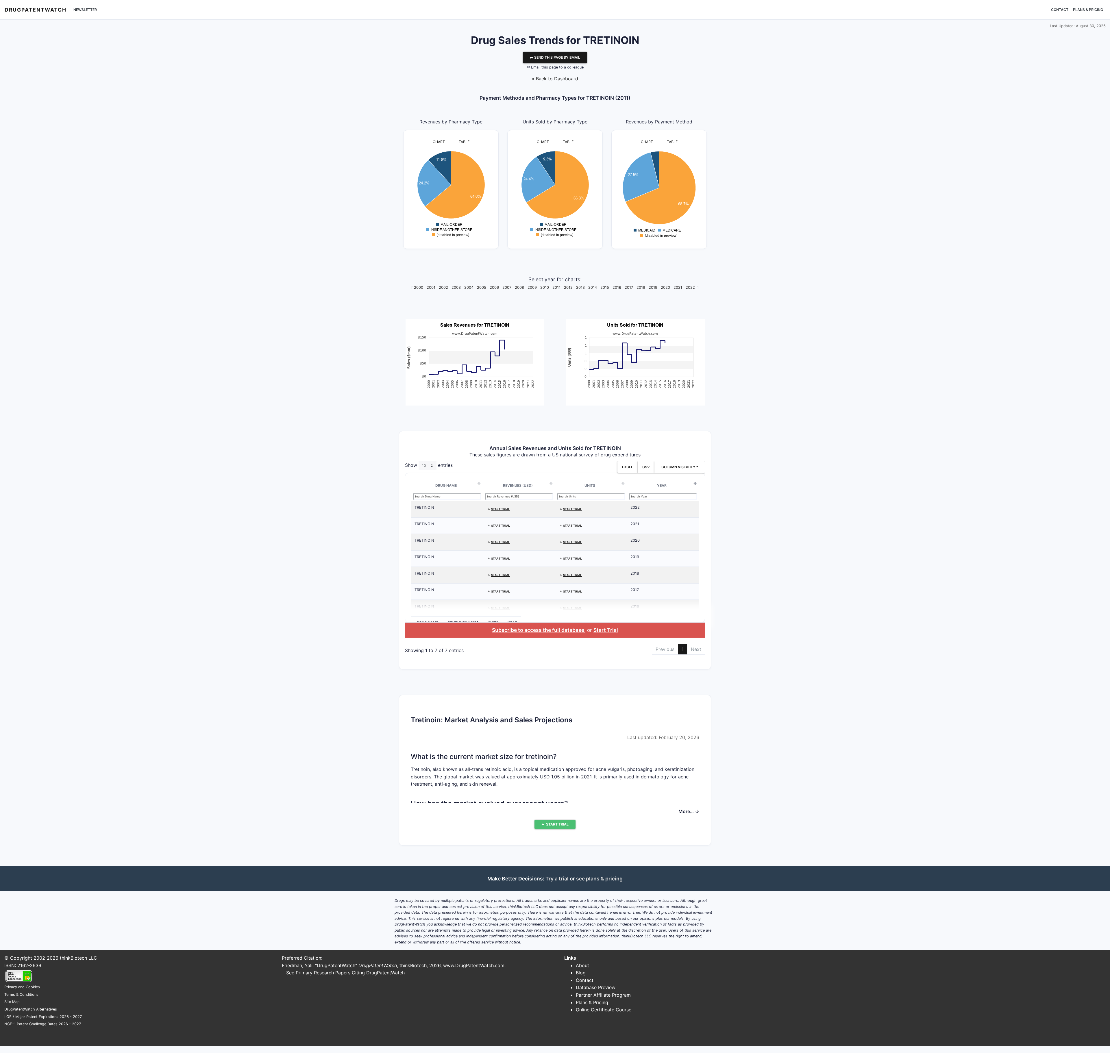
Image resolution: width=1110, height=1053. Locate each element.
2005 (481, 287)
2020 (665, 287)
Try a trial (557, 879)
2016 (617, 287)
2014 (592, 287)
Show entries (429, 465)
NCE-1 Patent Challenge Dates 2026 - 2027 (42, 1024)
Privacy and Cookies (22, 987)
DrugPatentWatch (35, 10)
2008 (519, 287)
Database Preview (595, 987)
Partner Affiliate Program (603, 995)
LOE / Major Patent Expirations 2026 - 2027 (43, 1017)
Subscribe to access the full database (538, 630)
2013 (580, 287)
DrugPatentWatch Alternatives (30, 1009)
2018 (641, 287)
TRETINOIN (424, 507)
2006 (494, 287)
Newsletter (85, 10)
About (582, 965)
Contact (1059, 10)
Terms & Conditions (21, 994)
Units (589, 485)
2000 (418, 287)
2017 (629, 287)
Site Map (12, 1002)
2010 (544, 287)
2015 (604, 287)
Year (662, 485)
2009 (532, 287)
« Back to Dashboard (555, 79)
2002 (443, 287)
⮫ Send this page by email (555, 57)
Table (464, 142)
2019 (653, 287)
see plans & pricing (599, 879)
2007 (506, 287)
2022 (690, 287)
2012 (568, 287)
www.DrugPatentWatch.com (473, 965)
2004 (468, 287)
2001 (431, 287)
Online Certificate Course (603, 1010)
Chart (439, 142)
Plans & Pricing (1088, 10)
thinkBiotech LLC (78, 958)
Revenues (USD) (518, 485)
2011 (556, 287)
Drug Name (446, 485)
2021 (678, 287)
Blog (581, 973)
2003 (456, 287)
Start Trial (605, 630)
